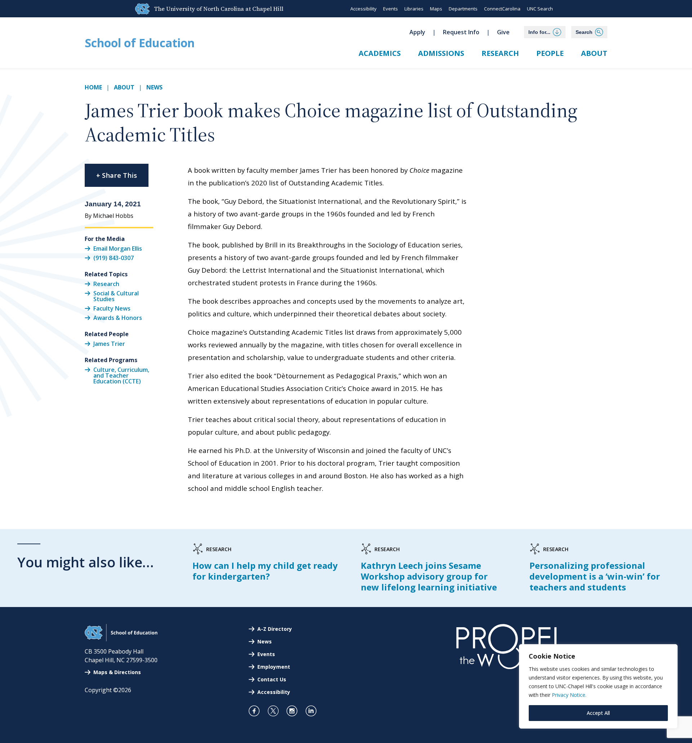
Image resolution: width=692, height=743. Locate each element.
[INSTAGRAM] (295, 710)
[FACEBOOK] (257, 710)
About (594, 53)
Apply (417, 32)
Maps (436, 8)
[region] (598, 686)
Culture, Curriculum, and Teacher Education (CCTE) (121, 375)
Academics (380, 53)
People (550, 53)
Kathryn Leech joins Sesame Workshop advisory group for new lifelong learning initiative (429, 576)
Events (390, 8)
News (154, 87)
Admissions (441, 53)
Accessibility (363, 8)
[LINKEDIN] (314, 710)
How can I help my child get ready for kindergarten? (265, 570)
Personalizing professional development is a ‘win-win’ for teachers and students (594, 576)
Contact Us (271, 679)
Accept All (598, 712)
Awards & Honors (117, 318)
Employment (273, 666)
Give (503, 32)
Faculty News (111, 308)
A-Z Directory (274, 628)
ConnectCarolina (502, 8)
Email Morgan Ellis (117, 248)
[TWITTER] (276, 710)
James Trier (109, 343)
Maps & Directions (117, 672)
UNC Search (540, 8)
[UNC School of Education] (121, 639)
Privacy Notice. (569, 694)
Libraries (413, 8)
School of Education (140, 42)
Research (500, 53)
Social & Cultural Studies (116, 296)
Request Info (461, 32)
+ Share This (116, 175)
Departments (463, 8)
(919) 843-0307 (113, 258)
